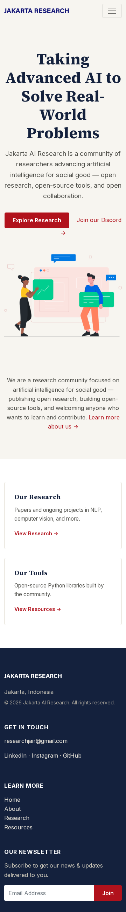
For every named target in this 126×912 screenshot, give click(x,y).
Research (16, 817)
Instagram (44, 755)
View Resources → (37, 609)
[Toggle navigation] (112, 11)
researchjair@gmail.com (36, 740)
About (12, 808)
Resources (18, 827)
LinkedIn (15, 755)
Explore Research (37, 220)
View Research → (36, 533)
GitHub (72, 755)
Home (12, 799)
